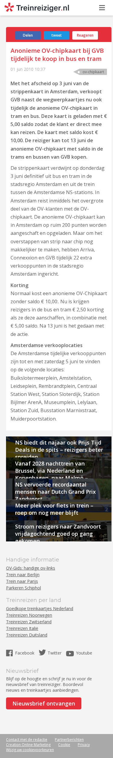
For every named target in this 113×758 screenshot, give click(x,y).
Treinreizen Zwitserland (29, 622)
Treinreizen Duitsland (26, 635)
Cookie (64, 744)
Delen (28, 35)
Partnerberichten (69, 739)
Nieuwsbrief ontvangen (43, 703)
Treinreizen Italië (22, 628)
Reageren (85, 35)
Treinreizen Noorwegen (29, 615)
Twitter (54, 653)
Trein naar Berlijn (22, 574)
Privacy (84, 744)
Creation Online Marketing (28, 744)
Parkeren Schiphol (23, 588)
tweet (57, 35)
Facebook (25, 653)
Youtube (84, 653)
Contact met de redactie (26, 739)
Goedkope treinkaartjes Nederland (39, 608)
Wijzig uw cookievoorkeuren (30, 749)
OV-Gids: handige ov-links (30, 568)
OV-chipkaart (93, 71)
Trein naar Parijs (22, 581)
